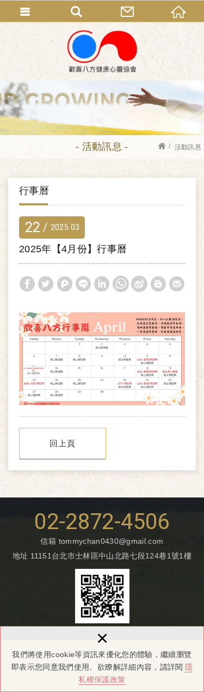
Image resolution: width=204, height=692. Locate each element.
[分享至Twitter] (46, 284)
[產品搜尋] (76, 11)
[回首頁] (178, 11)
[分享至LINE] (83, 284)
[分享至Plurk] (65, 284)
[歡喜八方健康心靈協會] (102, 51)
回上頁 (63, 443)
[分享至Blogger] (158, 284)
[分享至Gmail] (177, 284)
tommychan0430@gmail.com (111, 541)
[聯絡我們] (127, 11)
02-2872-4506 (101, 522)
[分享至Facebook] (27, 284)
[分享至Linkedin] (102, 284)
